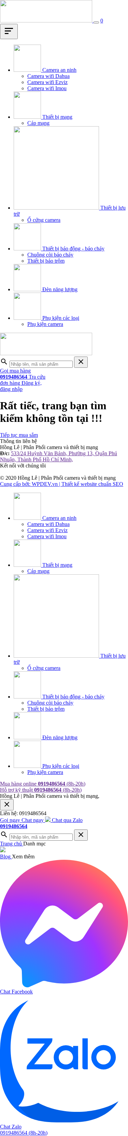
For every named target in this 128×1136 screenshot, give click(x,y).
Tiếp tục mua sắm (19, 435)
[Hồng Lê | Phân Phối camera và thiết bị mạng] (47, 20)
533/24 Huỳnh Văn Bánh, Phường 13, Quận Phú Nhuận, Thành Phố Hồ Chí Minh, (58, 456)
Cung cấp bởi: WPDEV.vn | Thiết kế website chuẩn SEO (61, 484)
